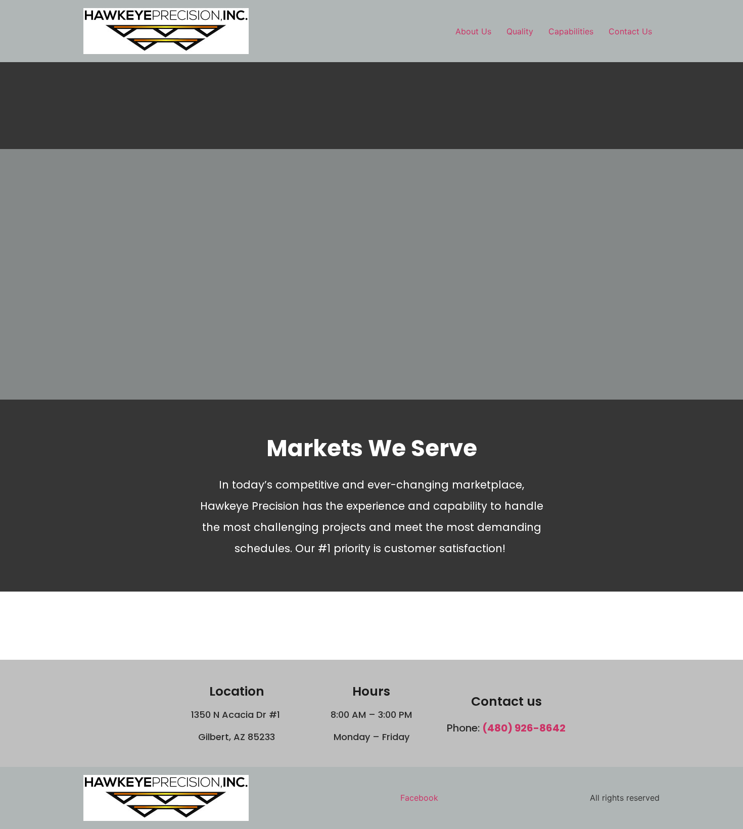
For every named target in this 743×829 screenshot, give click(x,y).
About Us (473, 31)
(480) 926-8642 (524, 728)
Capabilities (570, 31)
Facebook (419, 798)
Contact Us (630, 31)
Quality (519, 31)
